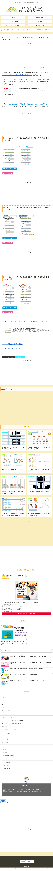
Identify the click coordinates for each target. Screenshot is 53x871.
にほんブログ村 (4, 802)
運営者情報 (26, 866)
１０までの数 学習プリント (9, 357)
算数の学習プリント (20, 357)
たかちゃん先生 (26, 785)
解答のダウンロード (7, 173)
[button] (51, 651)
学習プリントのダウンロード (9, 168)
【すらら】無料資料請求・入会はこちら (26, 613)
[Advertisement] (26, 54)
